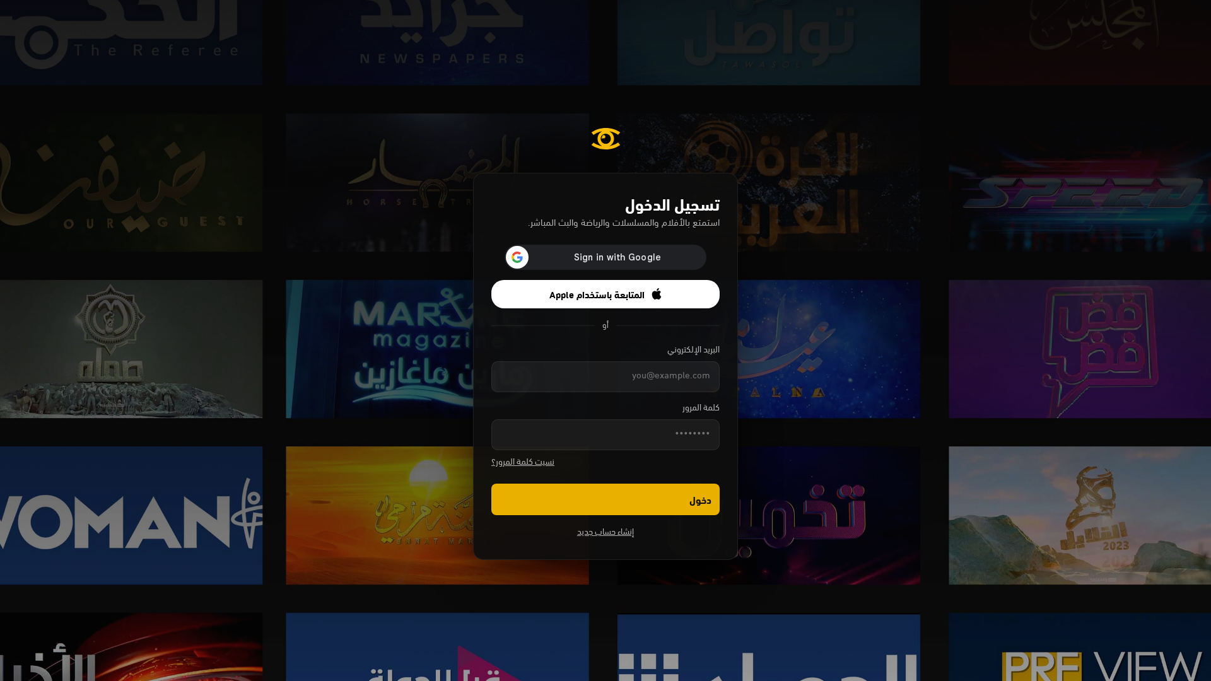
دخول (700, 499)
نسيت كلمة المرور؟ (522, 462)
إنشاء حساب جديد (605, 532)
